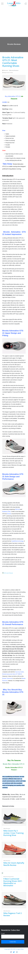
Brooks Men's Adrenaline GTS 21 (13, 764)
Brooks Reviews (14, 70)
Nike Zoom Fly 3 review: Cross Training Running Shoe (13, 832)
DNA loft (17, 509)
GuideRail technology (17, 541)
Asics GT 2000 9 (17, 674)
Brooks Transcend (7, 678)
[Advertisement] (14, 22)
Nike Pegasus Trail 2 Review (12, 914)
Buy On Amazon (14, 760)
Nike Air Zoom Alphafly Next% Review (13, 864)
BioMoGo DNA (6, 511)
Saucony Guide (19, 672)
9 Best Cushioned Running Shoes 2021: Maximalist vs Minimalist (12, 882)
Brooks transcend (7, 674)
